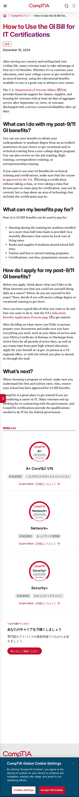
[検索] (66, 6)
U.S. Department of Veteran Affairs (32, 90)
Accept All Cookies (52, 789)
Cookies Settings (24, 789)
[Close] (73, 763)
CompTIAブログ (20, 15)
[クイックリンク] (3, 398)
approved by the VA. (19, 180)
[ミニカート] (74, 6)
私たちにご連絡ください (24, 651)
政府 (7, 43)
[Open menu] (5, 6)
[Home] (39, 6)
